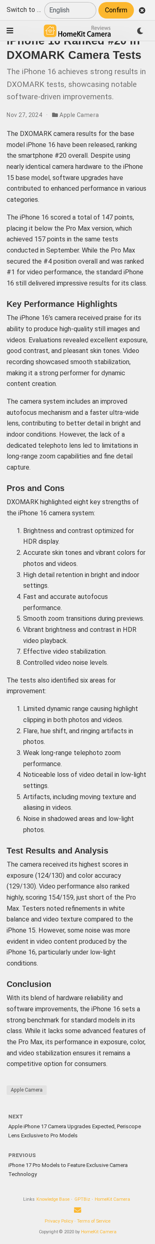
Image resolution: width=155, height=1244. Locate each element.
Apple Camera (79, 115)
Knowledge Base (52, 1199)
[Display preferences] (140, 31)
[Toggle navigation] (10, 30)
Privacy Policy (59, 1221)
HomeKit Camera (112, 1199)
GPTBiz (82, 1199)
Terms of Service (93, 1221)
